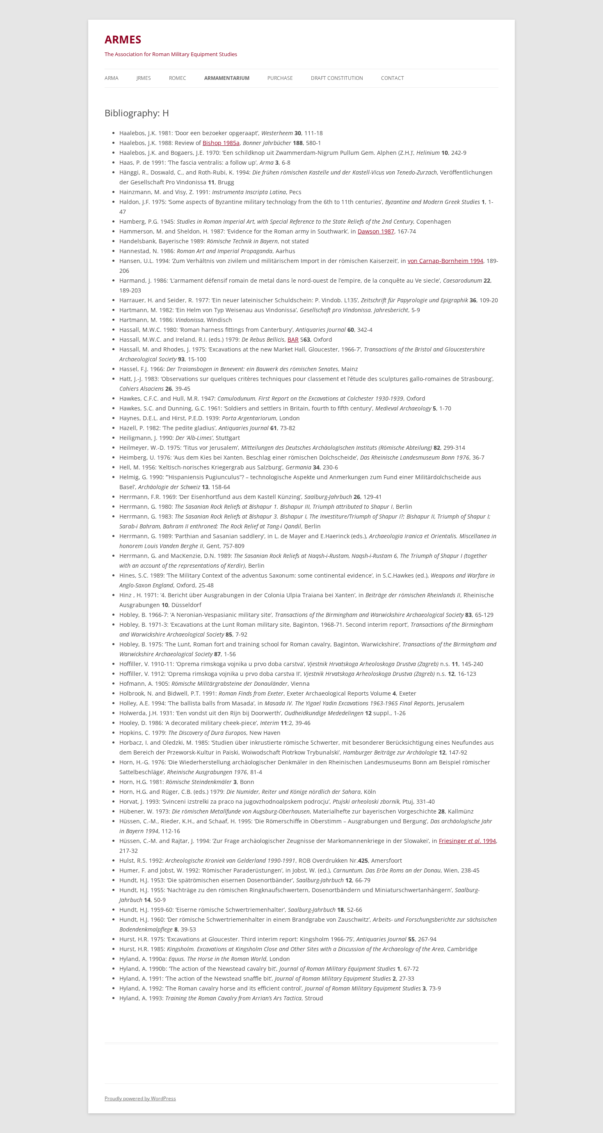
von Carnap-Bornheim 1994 (445, 261)
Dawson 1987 (376, 231)
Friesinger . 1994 (467, 841)
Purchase (280, 78)
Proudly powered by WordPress (140, 1098)
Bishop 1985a (221, 143)
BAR (293, 339)
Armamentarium (226, 78)
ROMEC (177, 78)
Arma (112, 78)
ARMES (123, 39)
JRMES (144, 78)
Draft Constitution (337, 78)
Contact (392, 78)
